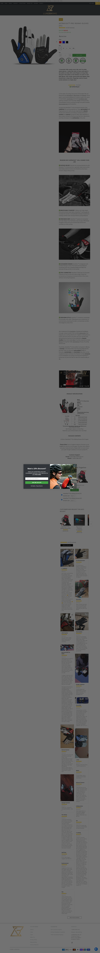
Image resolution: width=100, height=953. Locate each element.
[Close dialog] (75, 466)
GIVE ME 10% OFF (36, 482)
